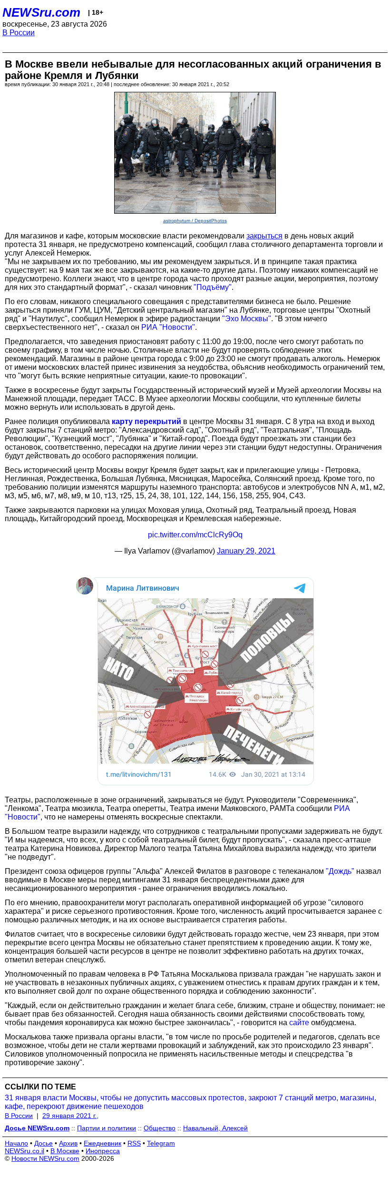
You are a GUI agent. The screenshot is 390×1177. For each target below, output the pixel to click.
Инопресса (103, 1151)
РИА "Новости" (168, 327)
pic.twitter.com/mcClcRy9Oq (195, 535)
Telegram (161, 1143)
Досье (43, 1143)
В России (18, 33)
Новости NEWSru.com (45, 1158)
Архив (68, 1143)
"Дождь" (340, 871)
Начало (16, 1143)
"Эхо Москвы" (246, 319)
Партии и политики (106, 1128)
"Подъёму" (213, 287)
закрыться (264, 236)
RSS (134, 1143)
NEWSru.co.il (24, 1151)
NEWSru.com (41, 12)
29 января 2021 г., (70, 1115)
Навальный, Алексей (215, 1128)
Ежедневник (102, 1143)
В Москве (64, 1151)
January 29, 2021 (246, 551)
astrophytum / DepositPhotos (195, 220)
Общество (160, 1128)
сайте (299, 1023)
